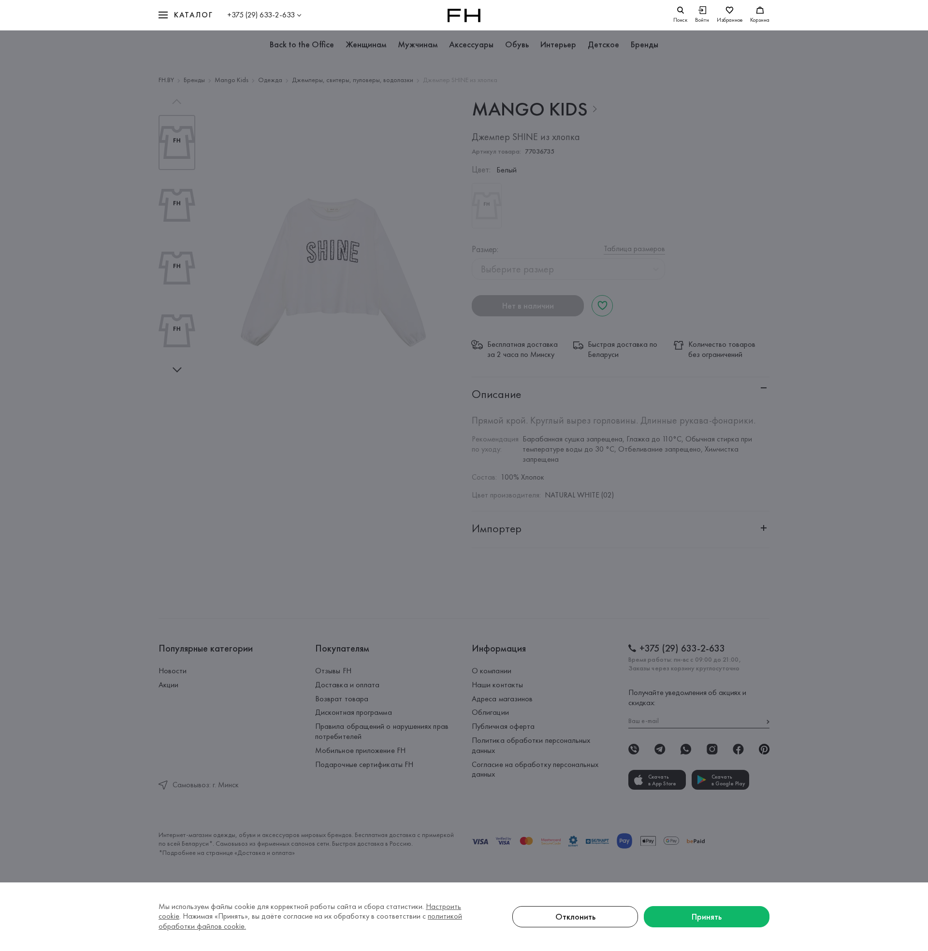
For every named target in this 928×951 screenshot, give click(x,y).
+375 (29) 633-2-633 (261, 15)
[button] (186, 15)
